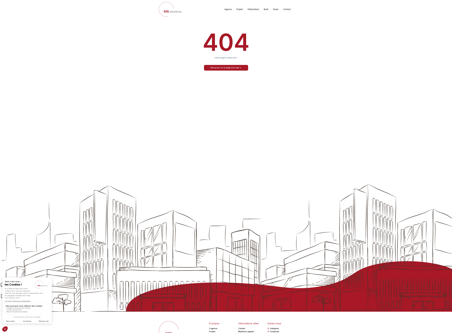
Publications (253, 9)
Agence (228, 9)
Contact (287, 9)
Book (266, 9)
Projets (239, 9)
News (275, 9)
